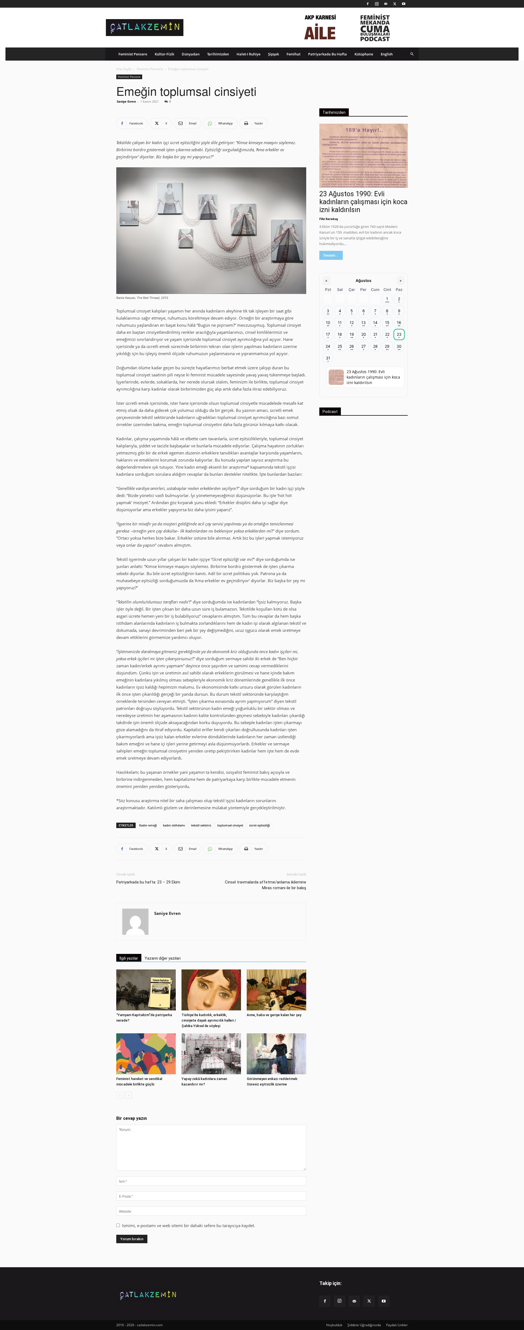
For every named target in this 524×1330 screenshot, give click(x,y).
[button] (412, 53)
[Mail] (386, 4)
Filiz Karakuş (328, 219)
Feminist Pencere (132, 54)
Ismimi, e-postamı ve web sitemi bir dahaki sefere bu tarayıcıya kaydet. (188, 1225)
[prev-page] (119, 1095)
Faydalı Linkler (397, 1325)
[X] (395, 4)
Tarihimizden (218, 54)
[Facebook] (368, 4)
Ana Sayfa (124, 69)
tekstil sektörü (201, 825)
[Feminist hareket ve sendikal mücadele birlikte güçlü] (146, 1053)
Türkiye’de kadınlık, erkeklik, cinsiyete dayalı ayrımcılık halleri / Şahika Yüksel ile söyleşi (208, 1020)
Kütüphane (364, 54)
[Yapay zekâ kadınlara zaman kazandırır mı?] (211, 1053)
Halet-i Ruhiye (248, 54)
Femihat (293, 54)
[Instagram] (377, 4)
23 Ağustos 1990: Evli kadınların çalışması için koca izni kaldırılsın (363, 202)
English (387, 54)
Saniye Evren (126, 101)
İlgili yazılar (129, 958)
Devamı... (331, 255)
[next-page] (128, 1095)
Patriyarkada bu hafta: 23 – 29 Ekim (148, 882)
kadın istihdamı (174, 825)
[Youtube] (404, 4)
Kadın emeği (148, 825)
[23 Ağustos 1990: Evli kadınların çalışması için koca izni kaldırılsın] (363, 156)
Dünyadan (191, 54)
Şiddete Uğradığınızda (364, 1325)
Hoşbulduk (334, 1325)
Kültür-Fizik (164, 54)
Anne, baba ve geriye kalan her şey (274, 1015)
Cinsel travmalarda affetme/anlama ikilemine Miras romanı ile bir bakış (265, 885)
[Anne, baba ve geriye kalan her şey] (276, 989)
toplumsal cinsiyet (230, 825)
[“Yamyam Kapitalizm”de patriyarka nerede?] (146, 989)
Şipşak (273, 54)
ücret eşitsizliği (259, 825)
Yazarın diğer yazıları (163, 958)
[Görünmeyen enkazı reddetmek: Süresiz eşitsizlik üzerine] (276, 1053)
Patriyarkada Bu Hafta (327, 54)
